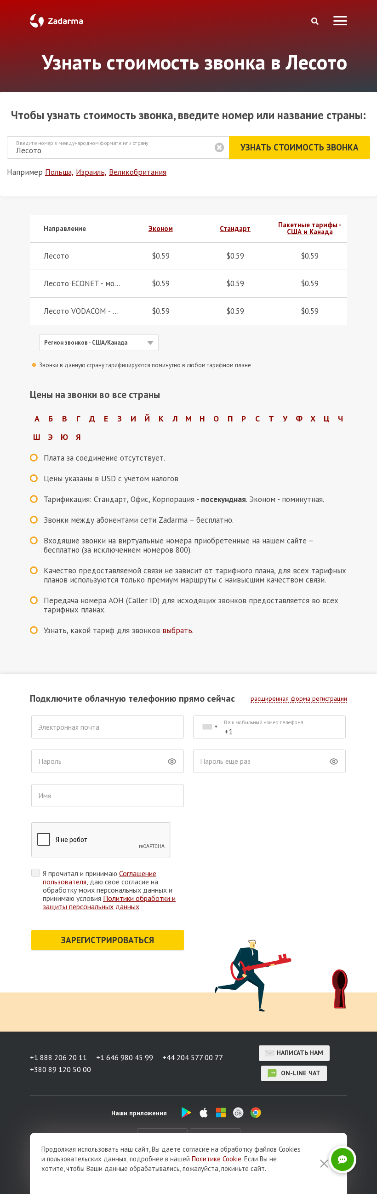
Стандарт (235, 228)
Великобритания (137, 172)
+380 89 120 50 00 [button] (60, 1069)
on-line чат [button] (299, 1073)
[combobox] (209, 727)
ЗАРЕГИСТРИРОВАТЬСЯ (107, 940)
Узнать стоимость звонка (299, 147)
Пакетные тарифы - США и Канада (310, 228)
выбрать (177, 630)
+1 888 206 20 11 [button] (58, 1057)
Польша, (59, 172)
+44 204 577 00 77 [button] (192, 1057)
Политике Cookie (216, 1158)
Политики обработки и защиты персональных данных (109, 902)
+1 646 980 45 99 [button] (124, 1057)
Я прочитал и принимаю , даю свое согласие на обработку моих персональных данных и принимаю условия (109, 890)
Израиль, (91, 172)
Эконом (161, 228)
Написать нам (300, 1053)
